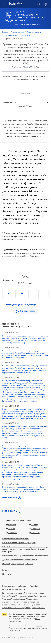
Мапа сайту (6, 574)
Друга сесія (25, 35)
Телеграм (12, 533)
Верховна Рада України (27, 25)
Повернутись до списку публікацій (20, 305)
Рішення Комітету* (11, 35)
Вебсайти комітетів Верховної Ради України (18, 543)
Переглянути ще (9, 498)
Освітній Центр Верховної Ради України (17, 564)
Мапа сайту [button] (9, 511)
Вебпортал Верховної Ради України (15, 539)
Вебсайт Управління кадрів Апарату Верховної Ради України (25, 556)
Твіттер (34, 525)
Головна (5, 32)
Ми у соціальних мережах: (19, 521)
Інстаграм (35, 529)
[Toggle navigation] (3, 4)
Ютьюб (11, 529)
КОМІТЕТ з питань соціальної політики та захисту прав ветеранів (30, 16)
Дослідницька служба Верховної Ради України (19, 560)
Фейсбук (12, 525)
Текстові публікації (17, 32)
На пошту (35, 533)
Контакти (5, 570)
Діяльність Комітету (34, 32)
